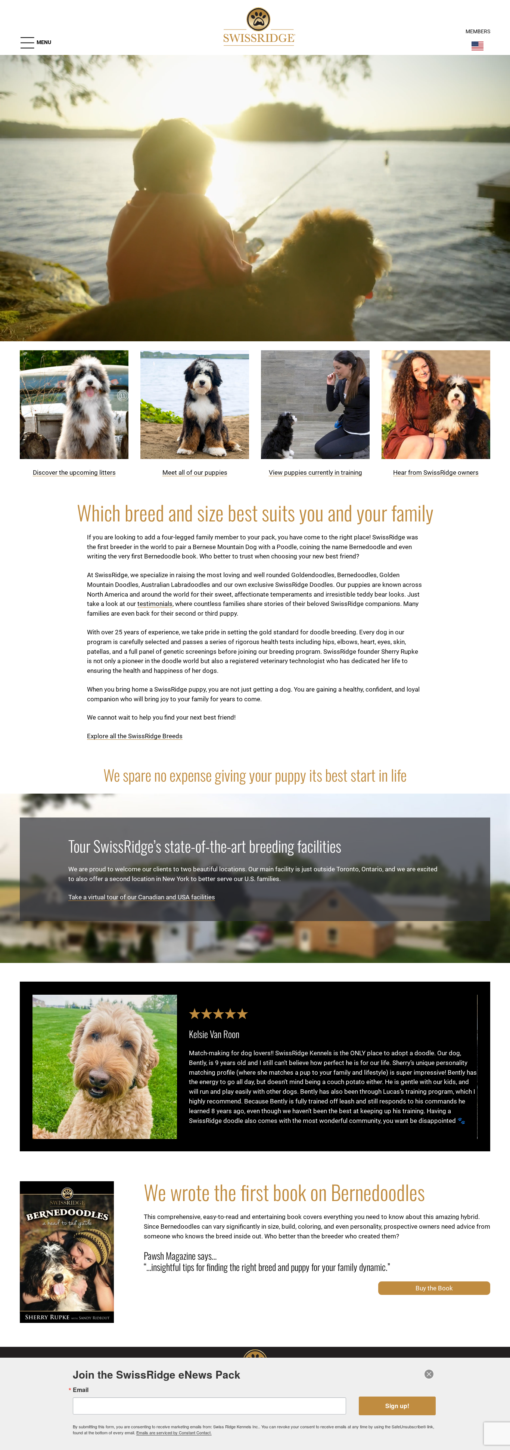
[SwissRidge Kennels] (258, 27)
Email (80, 1390)
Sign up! (397, 1405)
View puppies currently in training (315, 472)
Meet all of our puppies (194, 472)
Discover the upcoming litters (74, 472)
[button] (35, 42)
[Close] (429, 1374)
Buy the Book (434, 1288)
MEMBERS (478, 31)
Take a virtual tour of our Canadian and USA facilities (141, 897)
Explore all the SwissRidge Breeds (135, 736)
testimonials (154, 603)
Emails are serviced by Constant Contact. (174, 1432)
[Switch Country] (477, 45)
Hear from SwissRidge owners (436, 472)
